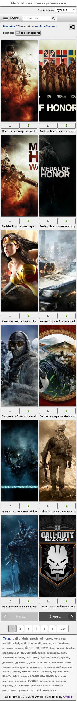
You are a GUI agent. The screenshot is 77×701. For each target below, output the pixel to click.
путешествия (22, 685)
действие (8, 662)
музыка (57, 671)
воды (64, 652)
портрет (7, 685)
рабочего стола (40, 685)
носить (6, 676)
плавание (21, 681)
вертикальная (10, 652)
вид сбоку (53, 652)
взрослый (28, 652)
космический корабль (58, 667)
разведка (57, 685)
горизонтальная (49, 657)
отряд (61, 675)
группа (65, 657)
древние (20, 662)
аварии (47, 643)
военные (7, 657)
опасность (37, 676)
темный (35, 690)
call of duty (20, 638)
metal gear (60, 638)
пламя (33, 681)
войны (19, 657)
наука (67, 671)
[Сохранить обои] (28, 125)
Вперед (55, 616)
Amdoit (67, 696)
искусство (36, 667)
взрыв (41, 652)
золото (6, 667)
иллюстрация (20, 667)
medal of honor (41, 638)
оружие (51, 676)
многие (26, 671)
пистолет (7, 681)
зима (68, 662)
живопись (58, 662)
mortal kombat (10, 643)
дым (31, 662)
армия (19, 648)
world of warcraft (31, 643)
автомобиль (61, 643)
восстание (32, 657)
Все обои (9, 26)
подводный (47, 681)
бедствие (32, 648)
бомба (70, 648)
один (16, 676)
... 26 (63, 628)
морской (45, 671)
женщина (43, 662)
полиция (61, 681)
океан (24, 675)
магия (6, 671)
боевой (60, 648)
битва (44, 648)
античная (8, 648)
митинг (15, 671)
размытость (9, 690)
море (35, 671)
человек (49, 690)
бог (52, 648)
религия (24, 690)
